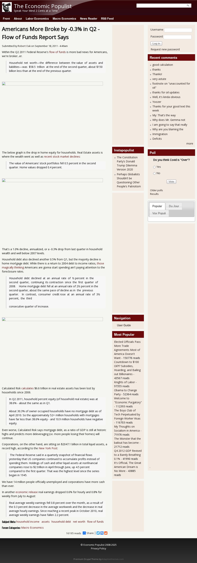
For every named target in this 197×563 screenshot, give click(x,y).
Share (90, 533)
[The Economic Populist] (7, 11)
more (189, 143)
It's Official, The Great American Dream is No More (127, 467)
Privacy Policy (98, 548)
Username (156, 29)
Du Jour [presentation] (174, 206)
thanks (156, 69)
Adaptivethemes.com (113, 559)
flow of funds (57, 52)
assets (46, 521)
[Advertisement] (129, 84)
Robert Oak (24, 46)
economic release (27, 492)
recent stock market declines (62, 156)
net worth (79, 521)
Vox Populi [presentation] (159, 213)
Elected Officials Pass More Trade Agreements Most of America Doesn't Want (127, 350)
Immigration (160, 134)
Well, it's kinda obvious (166, 97)
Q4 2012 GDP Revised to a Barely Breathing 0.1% (128, 455)
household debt (61, 521)
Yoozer (156, 102)
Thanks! (157, 74)
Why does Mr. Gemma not (168, 120)
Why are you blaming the (167, 129)
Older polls (156, 190)
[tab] (157, 206)
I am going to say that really (169, 124)
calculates (27, 388)
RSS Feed (107, 18)
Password (156, 36)
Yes (158, 167)
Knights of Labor (124, 382)
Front (6, 18)
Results (154, 194)
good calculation (162, 64)
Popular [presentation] (157, 206)
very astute (159, 79)
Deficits (157, 138)
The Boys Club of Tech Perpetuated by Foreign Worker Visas (127, 414)
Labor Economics (37, 18)
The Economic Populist (43, 6)
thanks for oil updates (165, 92)
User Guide (124, 325)
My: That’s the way (164, 115)
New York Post (48, 448)
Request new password (165, 49)
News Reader (88, 18)
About (18, 18)
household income (27, 521)
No (158, 173)
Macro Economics (64, 18)
